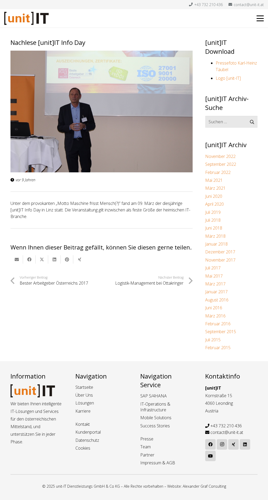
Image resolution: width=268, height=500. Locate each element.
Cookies (82, 448)
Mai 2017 (214, 276)
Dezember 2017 (220, 252)
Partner (147, 455)
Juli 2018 (213, 220)
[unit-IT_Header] (26, 18)
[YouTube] (210, 456)
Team (145, 447)
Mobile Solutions (155, 418)
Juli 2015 (213, 340)
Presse (146, 439)
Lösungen (84, 403)
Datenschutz (87, 440)
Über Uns (84, 395)
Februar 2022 (218, 172)
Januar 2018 (216, 244)
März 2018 (215, 236)
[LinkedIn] (245, 444)
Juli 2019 (213, 212)
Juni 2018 (213, 228)
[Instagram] (222, 444)
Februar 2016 (218, 324)
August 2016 (216, 300)
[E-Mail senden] (16, 259)
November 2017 (220, 260)
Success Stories (155, 426)
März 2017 (215, 284)
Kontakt (82, 424)
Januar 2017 (216, 292)
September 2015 (220, 331)
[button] (260, 18)
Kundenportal (88, 432)
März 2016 (215, 316)
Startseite (84, 387)
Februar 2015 (218, 347)
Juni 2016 (213, 308)
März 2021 (215, 188)
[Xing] (233, 444)
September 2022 (220, 164)
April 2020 (214, 204)
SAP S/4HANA (153, 396)
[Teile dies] (29, 259)
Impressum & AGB (157, 463)
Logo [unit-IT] (228, 78)
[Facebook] (210, 444)
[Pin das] (67, 259)
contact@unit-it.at (226, 432)
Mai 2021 (214, 180)
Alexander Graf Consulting (204, 486)
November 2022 (220, 156)
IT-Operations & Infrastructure (155, 407)
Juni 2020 (213, 196)
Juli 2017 (213, 268)
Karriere (83, 411)
